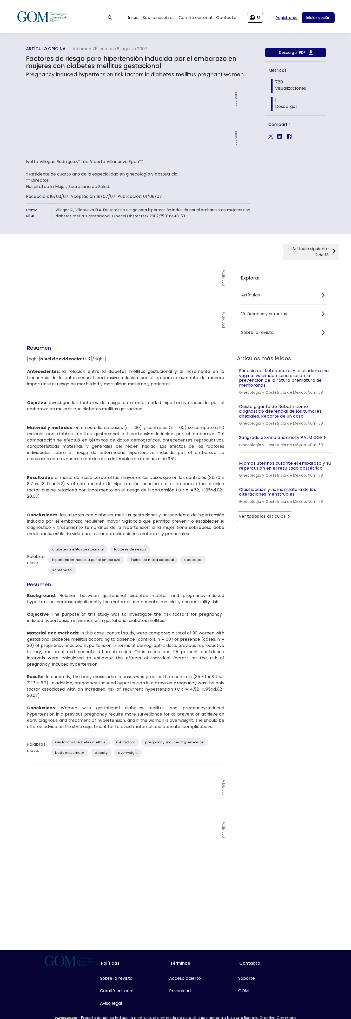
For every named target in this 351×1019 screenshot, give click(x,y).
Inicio (133, 18)
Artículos (250, 295)
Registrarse (286, 17)
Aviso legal (111, 1003)
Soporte (246, 978)
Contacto (226, 18)
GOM (243, 991)
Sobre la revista (257, 332)
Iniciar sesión (318, 17)
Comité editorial (195, 18)
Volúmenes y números (264, 314)
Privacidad (180, 991)
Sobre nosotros (159, 18)
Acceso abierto (185, 978)
